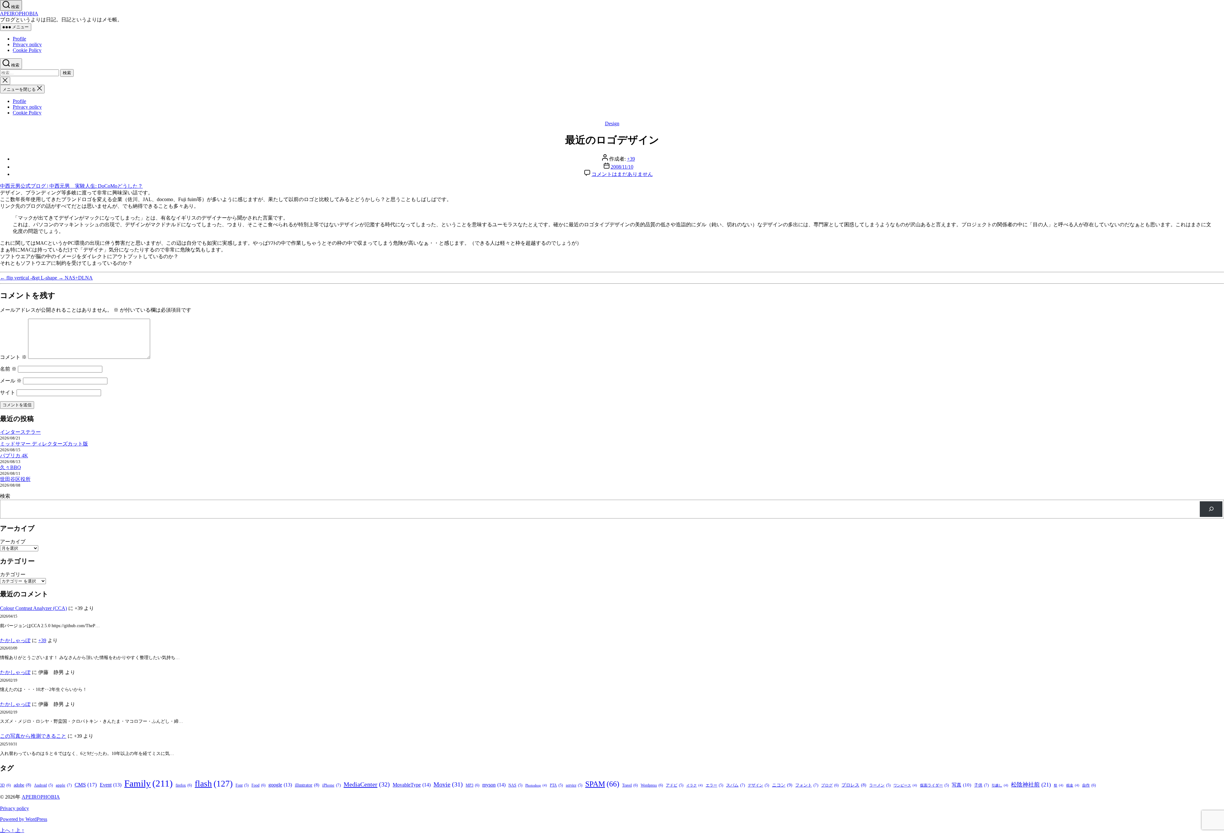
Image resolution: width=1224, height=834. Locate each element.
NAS (515, 785)
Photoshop (536, 785)
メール (11, 380)
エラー (714, 785)
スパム (735, 785)
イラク (694, 785)
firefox (184, 785)
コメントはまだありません (622, 174)
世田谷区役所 (15, 479)
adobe (22, 785)
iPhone (331, 785)
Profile (19, 38)
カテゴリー (13, 574)
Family (148, 783)
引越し (1000, 785)
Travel (630, 785)
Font (242, 785)
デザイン (758, 785)
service (574, 785)
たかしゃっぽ (15, 640)
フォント (806, 785)
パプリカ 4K (14, 455)
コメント (13, 357)
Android (43, 785)
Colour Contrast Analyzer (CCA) (33, 608)
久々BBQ (10, 467)
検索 (5, 496)
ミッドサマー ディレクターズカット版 (44, 443)
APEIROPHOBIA (19, 13)
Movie (448, 784)
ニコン (782, 784)
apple (64, 785)
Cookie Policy (27, 50)
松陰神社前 (1031, 784)
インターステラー (20, 432)
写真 (961, 784)
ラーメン (880, 785)
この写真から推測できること (33, 736)
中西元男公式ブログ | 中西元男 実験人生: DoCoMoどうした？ (71, 186)
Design (612, 123)
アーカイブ (13, 541)
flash (214, 783)
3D (5, 785)
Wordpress (652, 785)
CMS (86, 785)
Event (110, 784)
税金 (1072, 785)
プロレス (853, 785)
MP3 (472, 785)
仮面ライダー (934, 785)
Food (258, 785)
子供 (981, 785)
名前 (8, 369)
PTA (556, 785)
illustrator (307, 785)
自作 (1089, 785)
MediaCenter (367, 784)
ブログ (830, 785)
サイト (7, 392)
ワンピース (905, 785)
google (280, 784)
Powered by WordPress (23, 819)
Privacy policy (27, 44)
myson (494, 784)
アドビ (674, 785)
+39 (631, 159)
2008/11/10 (622, 167)
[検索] (1211, 509)
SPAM (602, 784)
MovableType (412, 784)
